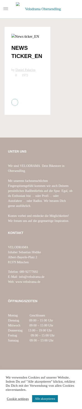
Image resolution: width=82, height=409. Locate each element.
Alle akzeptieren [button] (45, 398)
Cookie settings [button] (18, 399)
